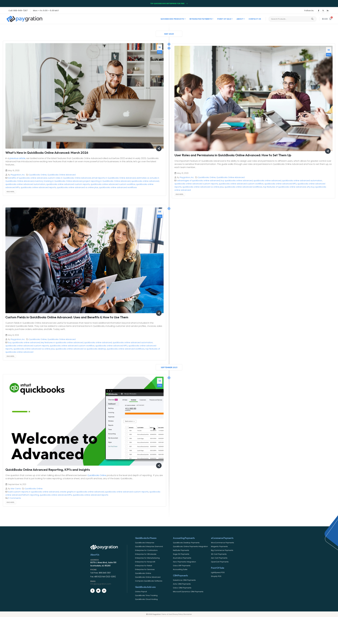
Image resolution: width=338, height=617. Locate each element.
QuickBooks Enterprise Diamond (149, 546)
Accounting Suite (180, 569)
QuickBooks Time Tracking (146, 595)
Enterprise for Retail (143, 565)
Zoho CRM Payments (182, 584)
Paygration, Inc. (18, 174)
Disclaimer (188, 614)
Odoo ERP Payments (181, 565)
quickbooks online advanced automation (25, 184)
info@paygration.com (100, 584)
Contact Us (255, 19)
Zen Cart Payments (219, 558)
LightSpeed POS (218, 572)
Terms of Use (167, 614)
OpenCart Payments (220, 562)
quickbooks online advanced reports (38, 187)
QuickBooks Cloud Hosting (146, 599)
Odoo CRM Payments (182, 588)
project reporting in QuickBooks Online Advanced (106, 181)
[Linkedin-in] (104, 590)
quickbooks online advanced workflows (118, 187)
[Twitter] (98, 590)
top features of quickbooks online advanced (284, 187)
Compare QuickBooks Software (148, 581)
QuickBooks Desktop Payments (186, 542)
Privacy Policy (178, 614)
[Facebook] (318, 10)
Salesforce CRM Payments (184, 580)
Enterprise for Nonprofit (145, 562)
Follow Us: (309, 10)
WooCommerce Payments (222, 542)
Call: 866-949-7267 (18, 10)
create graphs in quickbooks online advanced (82, 491)
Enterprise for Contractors (146, 550)
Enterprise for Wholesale (145, 554)
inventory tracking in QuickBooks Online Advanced (58, 181)
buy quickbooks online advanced (237, 180)
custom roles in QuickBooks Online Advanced (69, 178)
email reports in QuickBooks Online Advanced (114, 178)
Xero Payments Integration (184, 562)
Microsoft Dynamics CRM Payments (188, 591)
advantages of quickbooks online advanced (198, 180)
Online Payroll (141, 591)
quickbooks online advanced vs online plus (77, 187)
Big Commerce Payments (222, 550)
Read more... (11, 192)
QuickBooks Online (38, 174)
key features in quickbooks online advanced (62, 342)
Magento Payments (219, 546)
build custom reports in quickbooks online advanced (33, 491)
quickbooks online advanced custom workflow (113, 184)
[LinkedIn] (327, 10)
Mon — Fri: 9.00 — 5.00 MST (46, 10)
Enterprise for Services (145, 569)
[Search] (312, 19)
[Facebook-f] (92, 590)
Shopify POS (216, 576)
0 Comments (14, 498)
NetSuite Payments (181, 550)
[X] (323, 10)
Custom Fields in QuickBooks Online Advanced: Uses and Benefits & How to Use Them (66, 317)
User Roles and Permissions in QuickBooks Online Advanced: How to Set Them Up (232, 155)
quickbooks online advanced (145, 181)
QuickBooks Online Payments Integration (190, 546)
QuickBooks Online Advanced (61, 174)
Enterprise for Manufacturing (147, 558)
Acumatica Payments (182, 558)
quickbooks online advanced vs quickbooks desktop (80, 348)
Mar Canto (16, 488)
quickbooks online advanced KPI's (280, 183)
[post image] (84, 96)
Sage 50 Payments (181, 554)
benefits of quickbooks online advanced (27, 178)
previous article (17, 158)
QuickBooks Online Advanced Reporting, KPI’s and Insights (47, 470)
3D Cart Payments (219, 554)
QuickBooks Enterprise (144, 542)
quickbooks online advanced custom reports (68, 184)
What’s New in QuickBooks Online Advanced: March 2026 (46, 153)
